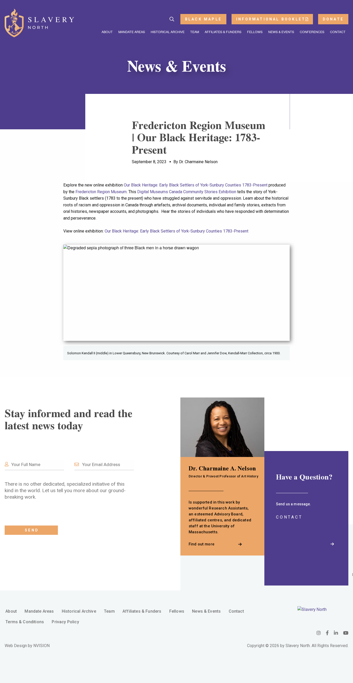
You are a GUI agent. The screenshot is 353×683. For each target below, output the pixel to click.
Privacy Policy (65, 621)
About (107, 31)
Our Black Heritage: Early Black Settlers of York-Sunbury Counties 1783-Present (195, 185)
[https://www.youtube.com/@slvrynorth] (345, 632)
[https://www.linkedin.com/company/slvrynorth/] (336, 632)
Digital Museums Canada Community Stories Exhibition (186, 191)
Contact (338, 31)
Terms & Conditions (24, 621)
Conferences (312, 31)
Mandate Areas (131, 31)
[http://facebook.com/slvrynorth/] (327, 632)
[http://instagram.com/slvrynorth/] (319, 632)
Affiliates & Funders (223, 31)
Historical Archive (168, 31)
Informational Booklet (270, 19)
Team (194, 31)
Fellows (255, 31)
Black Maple (203, 19)
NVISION (41, 645)
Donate (333, 19)
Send (32, 530)
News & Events (281, 31)
